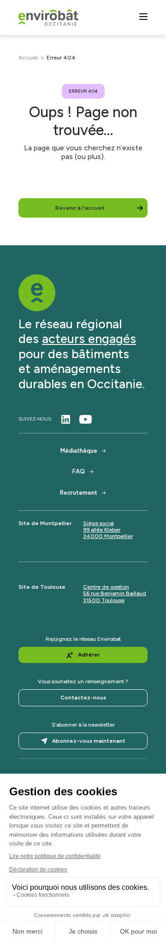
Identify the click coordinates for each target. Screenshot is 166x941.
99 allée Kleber (101, 530)
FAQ (78, 471)
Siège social (98, 523)
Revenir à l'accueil (79, 208)
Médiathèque (78, 450)
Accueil (28, 57)
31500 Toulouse (104, 600)
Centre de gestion (106, 587)
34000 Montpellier (108, 536)
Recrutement (78, 492)
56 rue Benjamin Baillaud (114, 593)
